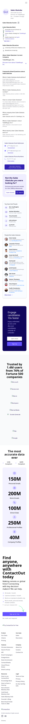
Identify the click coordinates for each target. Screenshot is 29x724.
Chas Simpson (13, 284)
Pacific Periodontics (14, 288)
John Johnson (13, 220)
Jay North (11, 225)
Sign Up (14, 344)
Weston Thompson (14, 279)
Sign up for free (14, 614)
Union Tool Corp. (20, 285)
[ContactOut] (9, 2)
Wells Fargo (21, 280)
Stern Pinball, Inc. (14, 270)
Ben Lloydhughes (14, 207)
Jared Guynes (12, 268)
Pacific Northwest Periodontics (15, 291)
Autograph (12, 265)
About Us (19, 647)
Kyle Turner (12, 273)
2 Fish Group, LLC (18, 258)
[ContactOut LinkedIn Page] (2, 716)
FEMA (10, 246)
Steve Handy (12, 238)
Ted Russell (12, 261)
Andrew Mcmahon (14, 211)
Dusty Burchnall (13, 255)
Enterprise (11, 276)
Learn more (14, 339)
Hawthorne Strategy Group (15, 251)
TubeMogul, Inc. (9, 31)
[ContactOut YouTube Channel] (5, 716)
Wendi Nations (13, 249)
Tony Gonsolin (13, 216)
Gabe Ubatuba (16, 10)
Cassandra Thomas (14, 243)
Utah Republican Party (17, 240)
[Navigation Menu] (26, 2)
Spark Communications (12, 38)
